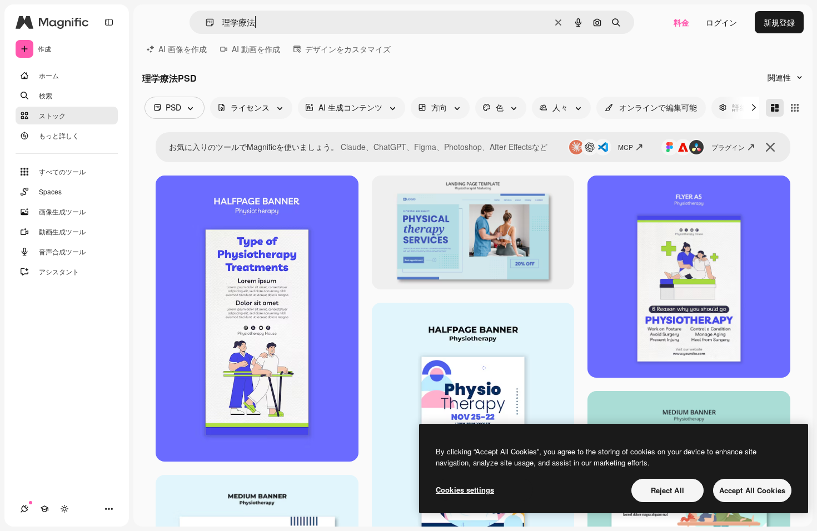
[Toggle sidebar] (109, 22)
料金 (681, 22)
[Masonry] (775, 108)
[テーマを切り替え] (64, 509)
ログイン (721, 22)
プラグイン (728, 147)
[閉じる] (770, 147)
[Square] (795, 108)
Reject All (667, 490)
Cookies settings (465, 489)
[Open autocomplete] (205, 22)
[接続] (24, 509)
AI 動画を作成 (256, 48)
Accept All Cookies (752, 490)
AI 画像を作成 (182, 48)
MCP (625, 147)
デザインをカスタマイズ (348, 48)
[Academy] (44, 509)
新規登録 (779, 22)
